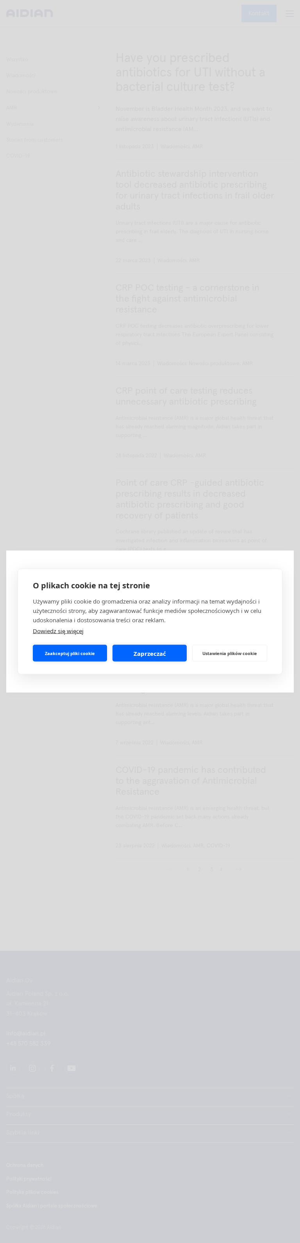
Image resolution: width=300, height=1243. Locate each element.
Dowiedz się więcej (58, 631)
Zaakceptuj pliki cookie (70, 653)
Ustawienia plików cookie (229, 653)
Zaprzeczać (150, 653)
